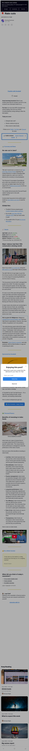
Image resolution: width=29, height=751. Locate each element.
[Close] (25, 366)
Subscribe (14, 379)
